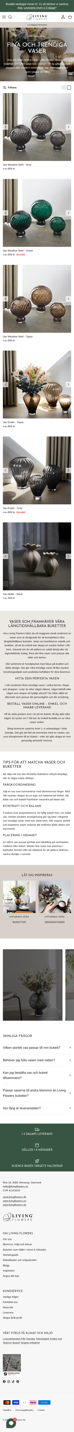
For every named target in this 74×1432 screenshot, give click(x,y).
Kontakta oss (10, 1302)
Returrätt (8, 1307)
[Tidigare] (5, 127)
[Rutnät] (64, 87)
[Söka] (12, 17)
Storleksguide (10, 1254)
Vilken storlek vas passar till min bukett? (31, 1047)
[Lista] (69, 87)
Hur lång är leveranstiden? (22, 1108)
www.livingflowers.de (14, 1204)
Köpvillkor (7, 1410)
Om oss (7, 1239)
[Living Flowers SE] (37, 17)
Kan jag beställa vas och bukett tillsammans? (25, 1075)
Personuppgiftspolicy (24, 1410)
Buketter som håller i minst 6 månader (24, 1249)
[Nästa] (68, 127)
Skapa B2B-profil (12, 1317)
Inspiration (9, 1270)
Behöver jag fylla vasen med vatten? (29, 1060)
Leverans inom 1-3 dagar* (40, 7)
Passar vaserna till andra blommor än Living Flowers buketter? (34, 1093)
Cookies (41, 1410)
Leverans (8, 1312)
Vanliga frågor (11, 1296)
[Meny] (4, 17)
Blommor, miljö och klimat (17, 1244)
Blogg (6, 1265)
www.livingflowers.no (14, 1200)
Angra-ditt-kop (11, 1275)
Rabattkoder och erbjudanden (20, 1260)
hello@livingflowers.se (15, 1186)
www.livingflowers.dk (14, 1197)
